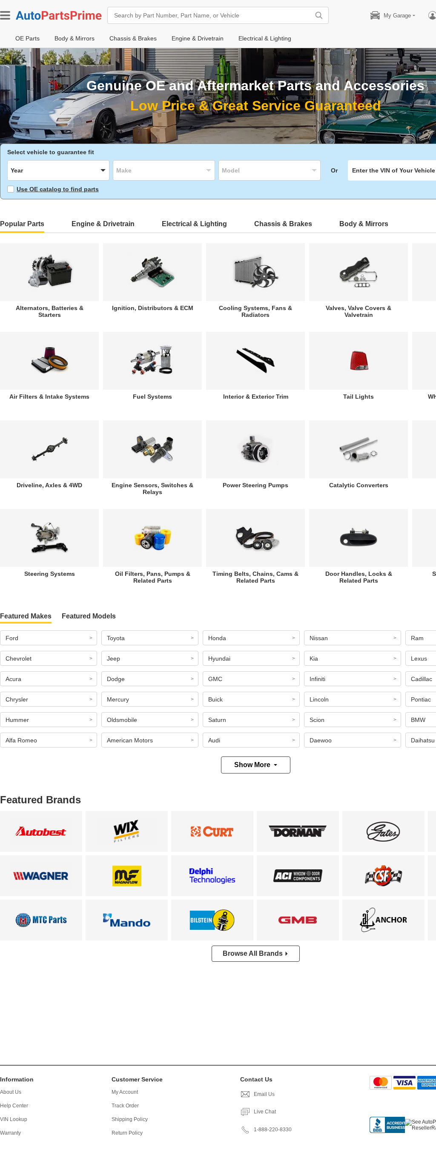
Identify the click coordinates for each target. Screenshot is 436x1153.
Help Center (14, 1106)
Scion (317, 719)
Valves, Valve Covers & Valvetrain (358, 311)
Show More (252, 764)
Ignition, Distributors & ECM (152, 308)
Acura (13, 679)
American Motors (130, 740)
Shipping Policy (130, 1119)
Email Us (264, 1094)
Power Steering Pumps (255, 485)
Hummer (17, 719)
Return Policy (127, 1133)
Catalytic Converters (358, 485)
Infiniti (317, 679)
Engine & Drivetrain (103, 223)
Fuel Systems (152, 396)
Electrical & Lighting (194, 223)
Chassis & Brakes (283, 223)
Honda (217, 638)
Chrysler (17, 699)
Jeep (113, 658)
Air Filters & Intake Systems (49, 396)
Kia (314, 658)
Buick (215, 699)
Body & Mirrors (363, 223)
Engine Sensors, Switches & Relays (152, 488)
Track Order (125, 1106)
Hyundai (219, 658)
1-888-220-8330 (273, 1130)
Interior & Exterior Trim (255, 396)
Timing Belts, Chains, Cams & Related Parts (255, 577)
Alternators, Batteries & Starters (49, 311)
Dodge (116, 679)
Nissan (319, 638)
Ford (12, 638)
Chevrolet (19, 658)
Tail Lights (358, 396)
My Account (125, 1092)
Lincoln (319, 699)
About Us (10, 1092)
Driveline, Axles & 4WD (49, 485)
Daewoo (321, 740)
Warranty (10, 1133)
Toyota (116, 638)
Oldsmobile (122, 719)
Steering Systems (49, 573)
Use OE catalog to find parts (58, 189)
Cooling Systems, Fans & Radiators (255, 311)
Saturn (217, 719)
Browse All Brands (253, 953)
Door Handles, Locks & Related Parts (358, 577)
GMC (215, 679)
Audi (214, 740)
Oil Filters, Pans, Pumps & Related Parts (152, 577)
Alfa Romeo (21, 740)
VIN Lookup (13, 1119)
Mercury (118, 699)
